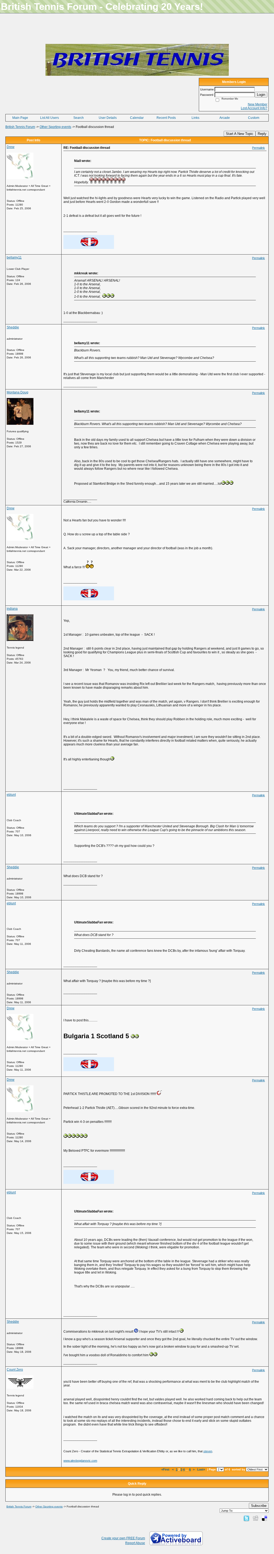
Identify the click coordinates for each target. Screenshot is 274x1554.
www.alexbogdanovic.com (80, 1460)
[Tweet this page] (246, 1518)
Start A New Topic (239, 134)
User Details (108, 118)
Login (261, 95)
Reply (262, 134)
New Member (257, 104)
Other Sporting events (55, 127)
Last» (201, 1469)
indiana (12, 609)
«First (165, 1469)
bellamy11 (14, 257)
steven (207, 1451)
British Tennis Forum (20, 127)
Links (195, 118)
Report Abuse (135, 1543)
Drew (10, 147)
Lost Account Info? (254, 108)
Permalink (258, 147)
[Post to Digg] (256, 1518)
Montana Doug (17, 392)
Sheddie (13, 327)
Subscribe (259, 1506)
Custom (253, 118)
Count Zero (15, 1369)
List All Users (49, 118)
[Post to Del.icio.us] (264, 1518)
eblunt (11, 795)
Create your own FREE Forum (123, 1538)
